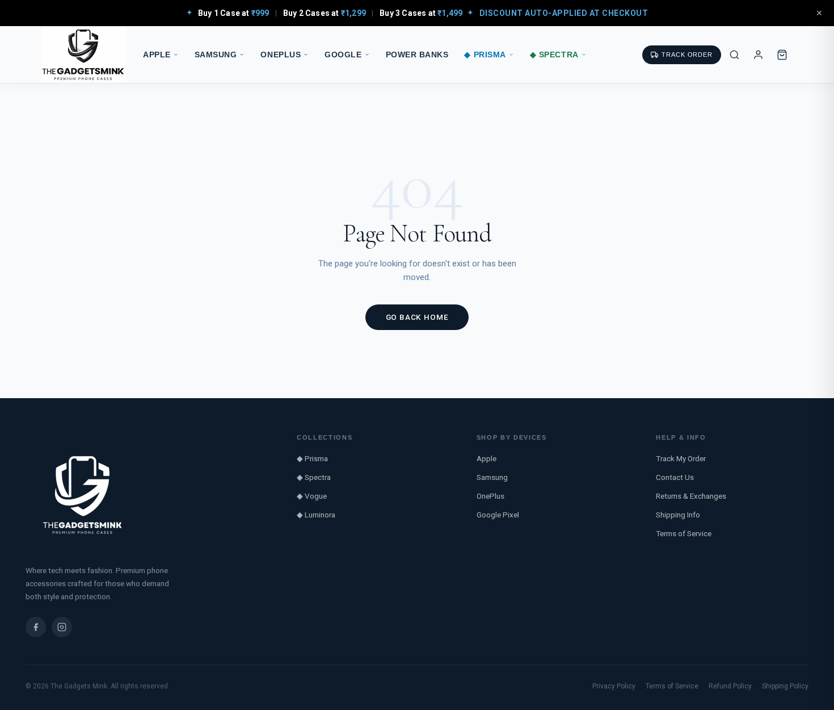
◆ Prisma (485, 55)
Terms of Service (683, 533)
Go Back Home (417, 316)
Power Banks (417, 55)
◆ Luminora (316, 514)
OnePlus (280, 55)
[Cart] (782, 54)
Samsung (216, 55)
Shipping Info (678, 514)
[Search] (734, 54)
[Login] (758, 54)
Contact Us (675, 477)
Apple (157, 55)
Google (343, 55)
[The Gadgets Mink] (84, 54)
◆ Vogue (312, 495)
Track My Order (681, 458)
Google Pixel (498, 514)
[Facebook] (36, 627)
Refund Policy (730, 686)
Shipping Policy (785, 686)
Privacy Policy (613, 686)
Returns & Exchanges (691, 495)
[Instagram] (62, 627)
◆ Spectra (554, 55)
